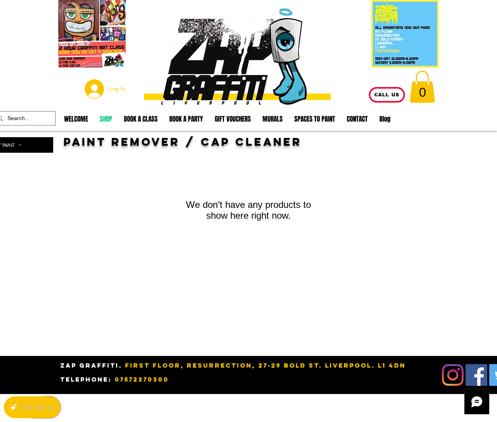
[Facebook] (476, 375)
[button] (422, 87)
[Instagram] (453, 375)
